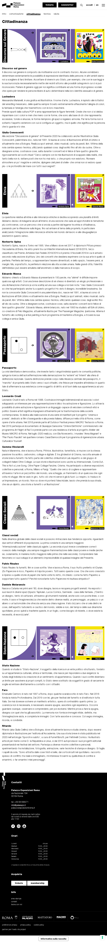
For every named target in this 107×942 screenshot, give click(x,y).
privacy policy (25, 925)
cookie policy (39, 925)
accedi (89, 5)
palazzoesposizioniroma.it (23, 808)
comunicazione (16, 14)
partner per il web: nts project (14, 929)
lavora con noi (16, 904)
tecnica (47, 14)
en (97, 5)
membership (37, 883)
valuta (56, 14)
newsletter (67, 5)
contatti (14, 902)
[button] (81, 4)
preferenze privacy (9, 925)
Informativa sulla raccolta (53, 938)
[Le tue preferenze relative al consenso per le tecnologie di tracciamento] (102, 937)
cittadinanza (33, 14)
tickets (50, 5)
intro (4, 14)
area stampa (16, 899)
